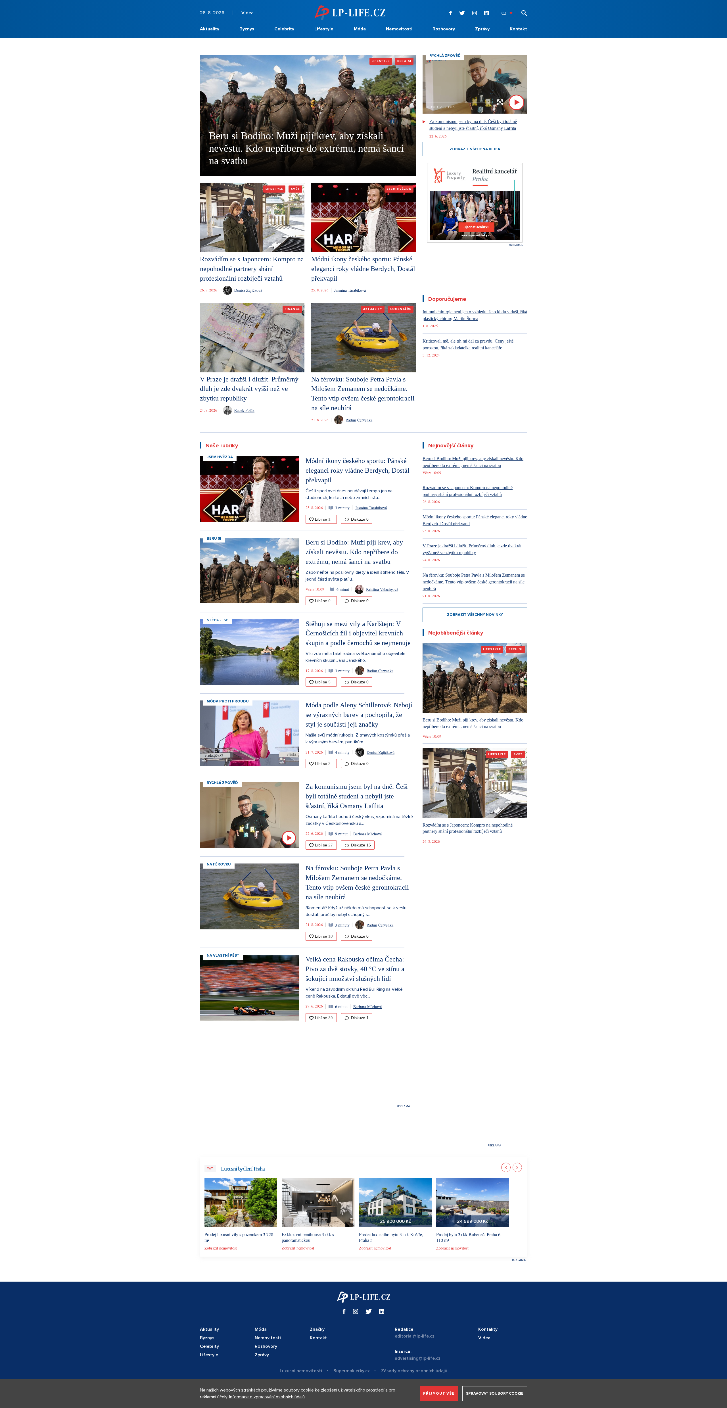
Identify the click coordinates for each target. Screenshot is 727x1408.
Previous (506, 1167)
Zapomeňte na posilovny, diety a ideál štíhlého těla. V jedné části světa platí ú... (357, 576)
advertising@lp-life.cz (417, 1358)
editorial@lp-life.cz (414, 1336)
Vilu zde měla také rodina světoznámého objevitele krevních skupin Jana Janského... (356, 657)
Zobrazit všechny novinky (475, 614)
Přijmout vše (438, 1393)
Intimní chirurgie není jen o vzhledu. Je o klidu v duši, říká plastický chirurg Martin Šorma (475, 315)
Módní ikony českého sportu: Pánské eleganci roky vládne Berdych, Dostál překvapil (363, 268)
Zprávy (482, 29)
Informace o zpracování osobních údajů (267, 1397)
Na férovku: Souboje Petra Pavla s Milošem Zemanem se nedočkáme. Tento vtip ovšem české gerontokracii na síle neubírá (474, 582)
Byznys (246, 29)
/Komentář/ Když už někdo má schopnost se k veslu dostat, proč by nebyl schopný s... (356, 911)
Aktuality (209, 29)
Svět (295, 189)
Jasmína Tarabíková (350, 290)
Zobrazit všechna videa (475, 149)
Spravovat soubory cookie (494, 1393)
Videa (247, 13)
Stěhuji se (217, 620)
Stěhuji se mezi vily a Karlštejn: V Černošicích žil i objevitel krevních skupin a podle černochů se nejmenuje (358, 633)
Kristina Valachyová (382, 589)
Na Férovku (219, 864)
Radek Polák (244, 410)
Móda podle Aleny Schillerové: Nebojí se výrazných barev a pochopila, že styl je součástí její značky (359, 714)
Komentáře (400, 309)
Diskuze (359, 519)
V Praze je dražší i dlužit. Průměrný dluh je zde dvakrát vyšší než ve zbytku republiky (249, 389)
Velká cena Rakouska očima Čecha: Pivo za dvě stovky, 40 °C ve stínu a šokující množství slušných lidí (355, 969)
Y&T (210, 1168)
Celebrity (284, 29)
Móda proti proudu (228, 701)
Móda (360, 29)
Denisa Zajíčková (248, 290)
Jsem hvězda (399, 189)
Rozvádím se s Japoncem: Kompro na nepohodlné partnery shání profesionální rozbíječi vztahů (252, 268)
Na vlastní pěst (223, 955)
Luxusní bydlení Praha (243, 1168)
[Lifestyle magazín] (349, 12)
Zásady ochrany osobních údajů (414, 1371)
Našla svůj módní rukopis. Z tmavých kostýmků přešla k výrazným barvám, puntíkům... (358, 738)
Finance (292, 309)
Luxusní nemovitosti (301, 1371)
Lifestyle (323, 29)
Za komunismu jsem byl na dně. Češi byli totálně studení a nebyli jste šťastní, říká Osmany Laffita (473, 125)
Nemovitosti (399, 29)
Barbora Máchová (367, 834)
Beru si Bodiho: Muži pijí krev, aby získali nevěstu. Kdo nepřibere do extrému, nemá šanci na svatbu (306, 148)
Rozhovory (444, 29)
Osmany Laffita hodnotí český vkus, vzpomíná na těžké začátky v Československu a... (359, 820)
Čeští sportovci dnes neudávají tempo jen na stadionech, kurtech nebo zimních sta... (349, 494)
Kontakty (488, 1329)
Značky (317, 1329)
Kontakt (518, 29)
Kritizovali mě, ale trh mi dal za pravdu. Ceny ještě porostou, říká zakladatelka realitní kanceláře (468, 344)
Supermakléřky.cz (351, 1371)
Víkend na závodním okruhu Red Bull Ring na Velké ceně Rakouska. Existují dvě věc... (354, 992)
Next (517, 1167)
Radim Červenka (359, 420)
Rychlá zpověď (222, 783)
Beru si (214, 538)
